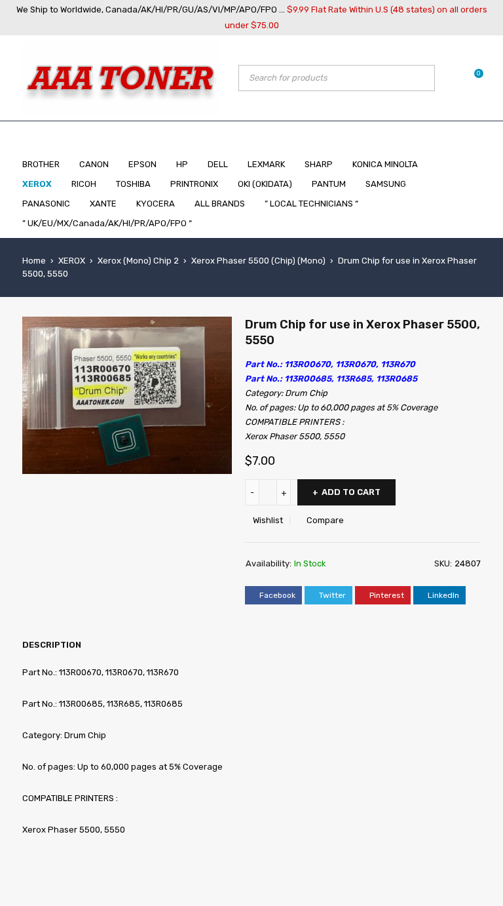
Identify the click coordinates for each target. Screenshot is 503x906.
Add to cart (351, 492)
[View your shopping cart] (471, 78)
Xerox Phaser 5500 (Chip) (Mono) (258, 261)
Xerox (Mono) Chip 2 (138, 261)
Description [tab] (51, 645)
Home (34, 261)
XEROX (71, 261)
